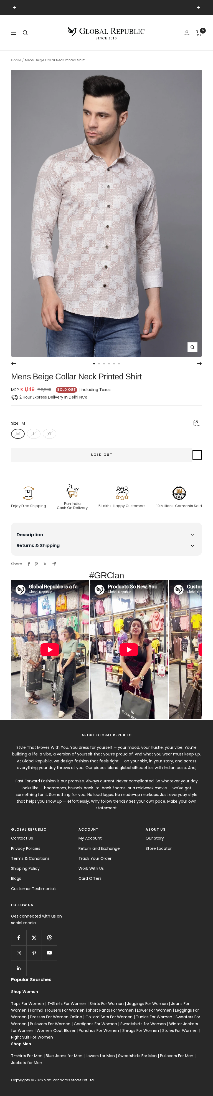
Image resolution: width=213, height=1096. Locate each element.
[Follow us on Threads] (49, 937)
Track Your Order (94, 858)
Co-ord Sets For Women (109, 1017)
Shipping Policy (25, 868)
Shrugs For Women (140, 1030)
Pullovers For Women (50, 1024)
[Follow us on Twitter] (34, 937)
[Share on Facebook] (29, 564)
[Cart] (199, 33)
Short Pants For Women (111, 1010)
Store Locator (159, 848)
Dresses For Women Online (56, 1017)
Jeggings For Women (147, 1003)
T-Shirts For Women (66, 1003)
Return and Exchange (99, 848)
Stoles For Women (179, 1030)
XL (49, 434)
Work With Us (91, 868)
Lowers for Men (100, 1056)
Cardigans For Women (95, 1024)
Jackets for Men (26, 1062)
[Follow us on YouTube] (49, 953)
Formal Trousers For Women (57, 1010)
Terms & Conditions (30, 858)
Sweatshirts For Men (137, 1056)
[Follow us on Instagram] (18, 953)
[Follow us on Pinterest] (34, 953)
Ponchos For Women (99, 1030)
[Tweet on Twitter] (45, 564)
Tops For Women (27, 1003)
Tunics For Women (154, 1017)
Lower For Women (154, 1010)
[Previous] (13, 364)
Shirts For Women (107, 1003)
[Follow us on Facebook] (18, 937)
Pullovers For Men (176, 1056)
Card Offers (90, 878)
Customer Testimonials (34, 888)
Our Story (155, 838)
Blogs (16, 878)
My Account (90, 838)
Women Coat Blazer (56, 1030)
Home (16, 60)
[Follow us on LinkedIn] (18, 968)
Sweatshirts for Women (143, 1024)
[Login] (186, 33)
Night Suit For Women (32, 1037)
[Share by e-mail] (54, 564)
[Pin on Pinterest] (36, 564)
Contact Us (22, 838)
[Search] (25, 32)
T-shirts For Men (26, 1056)
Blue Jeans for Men (64, 1056)
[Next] (199, 364)
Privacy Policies (25, 848)
